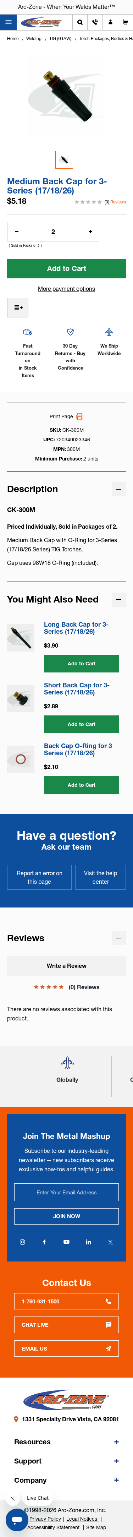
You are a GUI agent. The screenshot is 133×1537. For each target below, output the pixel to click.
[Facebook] (45, 1242)
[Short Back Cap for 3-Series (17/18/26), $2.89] (20, 698)
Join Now (66, 1216)
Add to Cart (81, 663)
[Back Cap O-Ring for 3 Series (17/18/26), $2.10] (20, 759)
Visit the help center (100, 877)
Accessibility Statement (54, 1527)
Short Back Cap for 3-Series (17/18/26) (77, 689)
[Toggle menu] (8, 22)
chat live (35, 1324)
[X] (111, 1242)
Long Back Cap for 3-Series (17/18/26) (76, 628)
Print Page (61, 416)
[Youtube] (67, 1242)
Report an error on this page (39, 877)
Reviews (118, 202)
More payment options (66, 288)
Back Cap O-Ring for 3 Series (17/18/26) (78, 749)
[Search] (80, 22)
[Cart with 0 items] (125, 22)
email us (34, 1348)
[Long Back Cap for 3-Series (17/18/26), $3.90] (20, 638)
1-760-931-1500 (40, 1301)
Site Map (96, 1527)
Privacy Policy (45, 1519)
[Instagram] (23, 1242)
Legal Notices (82, 1519)
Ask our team (66, 847)
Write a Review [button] (67, 965)
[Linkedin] (89, 1242)
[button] (67, 1065)
